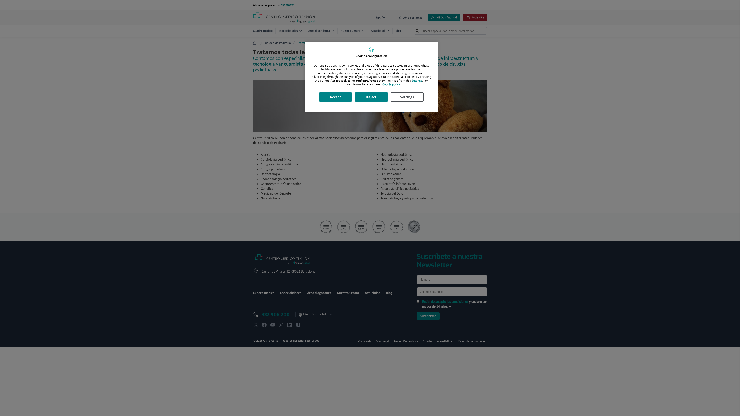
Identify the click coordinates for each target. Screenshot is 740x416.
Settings (407, 97)
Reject (371, 97)
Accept (335, 97)
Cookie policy (391, 84)
